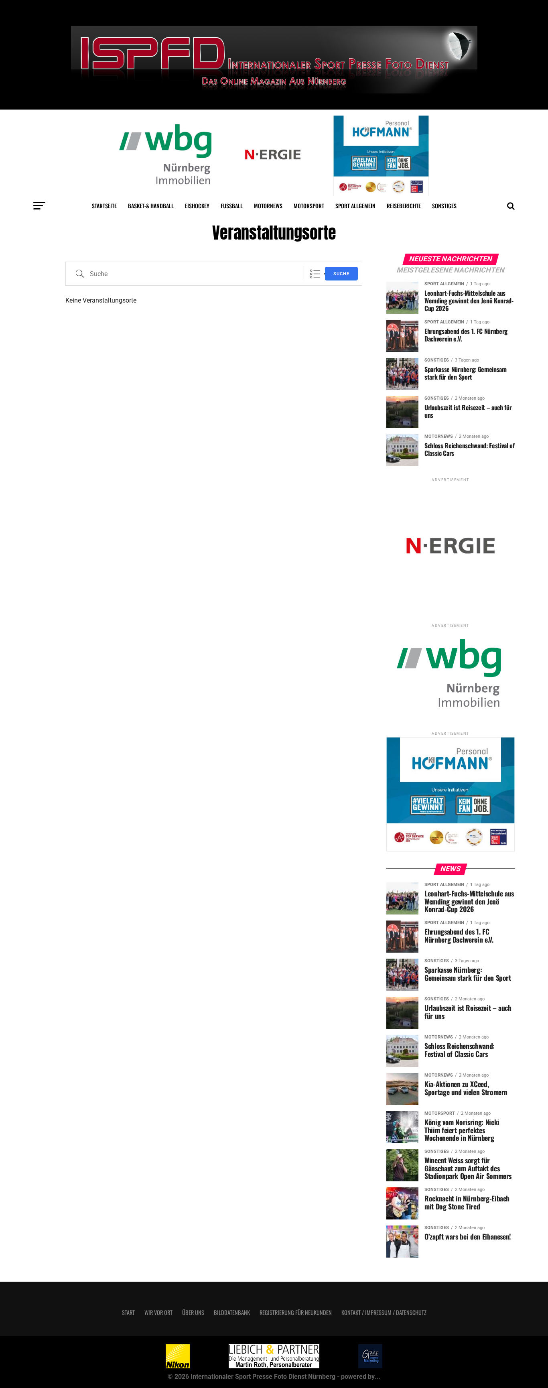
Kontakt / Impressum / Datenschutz (383, 1312)
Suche (341, 273)
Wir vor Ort (158, 1312)
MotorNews (268, 205)
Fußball (232, 205)
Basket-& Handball (151, 205)
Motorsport (309, 205)
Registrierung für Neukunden (296, 1312)
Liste (315, 274)
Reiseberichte (404, 205)
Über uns (193, 1312)
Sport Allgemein (355, 205)
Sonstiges (444, 205)
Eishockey (197, 205)
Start (128, 1312)
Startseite (104, 205)
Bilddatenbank (232, 1312)
